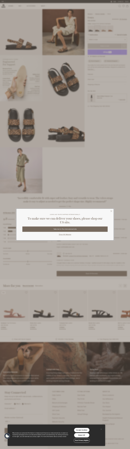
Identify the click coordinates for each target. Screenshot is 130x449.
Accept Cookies (81, 430)
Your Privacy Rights (82, 440)
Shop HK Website (65, 234)
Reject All (81, 435)
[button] (7, 436)
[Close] (101, 429)
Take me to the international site (65, 229)
